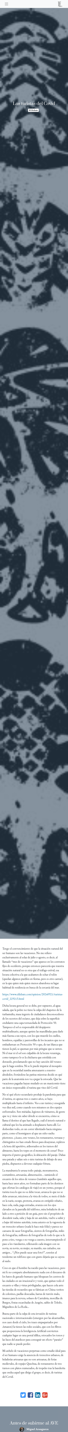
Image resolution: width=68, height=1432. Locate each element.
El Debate (33, 110)
